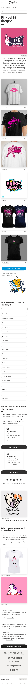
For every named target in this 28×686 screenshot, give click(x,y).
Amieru (4, 231)
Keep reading (10, 617)
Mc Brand (5, 169)
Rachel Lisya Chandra (6, 575)
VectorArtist (5, 200)
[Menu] (2, 2)
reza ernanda (24, 55)
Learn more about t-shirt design (15, 520)
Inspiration (7, 7)
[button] (26, 677)
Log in (25, 2)
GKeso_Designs (6, 262)
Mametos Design (5, 518)
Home (2, 7)
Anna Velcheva (5, 604)
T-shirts (12, 7)
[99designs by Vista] (13, 2)
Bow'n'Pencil (5, 107)
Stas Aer (4, 138)
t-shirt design (15, 72)
